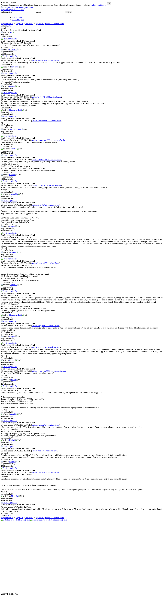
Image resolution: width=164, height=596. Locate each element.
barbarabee (15, 67)
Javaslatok (29, 24)
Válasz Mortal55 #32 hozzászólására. (46, 347)
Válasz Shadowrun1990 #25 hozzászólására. (49, 140)
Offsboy (12, 86)
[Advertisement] (8, 557)
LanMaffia (14, 194)
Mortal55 (13, 149)
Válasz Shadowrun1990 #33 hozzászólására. (49, 371)
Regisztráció (17, 17)
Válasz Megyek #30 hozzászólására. (45, 263)
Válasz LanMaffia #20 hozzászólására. (46, 97)
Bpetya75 (13, 50)
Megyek (12, 226)
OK (109, 4)
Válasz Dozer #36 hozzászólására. (45, 451)
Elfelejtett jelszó (18, 20)
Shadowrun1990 (15, 110)
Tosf (11, 32)
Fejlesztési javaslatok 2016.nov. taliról (50, 24)
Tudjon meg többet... (98, 5)
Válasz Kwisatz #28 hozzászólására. (45, 205)
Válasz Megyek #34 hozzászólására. (45, 425)
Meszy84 (14, 496)
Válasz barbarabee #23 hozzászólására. (46, 121)
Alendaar (13, 252)
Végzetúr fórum (7, 24)
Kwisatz (12, 175)
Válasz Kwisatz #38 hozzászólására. (45, 472)
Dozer (13, 380)
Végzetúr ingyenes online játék (12, 10)
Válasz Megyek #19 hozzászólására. (45, 60)
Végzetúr (19, 24)
